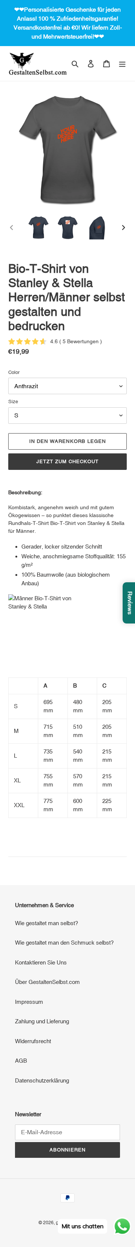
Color (14, 372)
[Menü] (122, 63)
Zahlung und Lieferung (42, 1021)
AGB (21, 1060)
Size (13, 401)
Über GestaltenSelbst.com (47, 982)
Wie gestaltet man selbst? (46, 923)
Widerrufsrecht (33, 1041)
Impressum (29, 1002)
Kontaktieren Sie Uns (41, 962)
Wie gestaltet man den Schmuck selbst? (64, 942)
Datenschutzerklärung (42, 1080)
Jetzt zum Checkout (67, 461)
